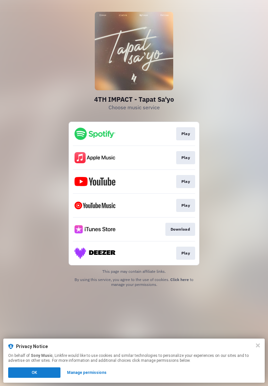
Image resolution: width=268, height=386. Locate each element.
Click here (179, 279)
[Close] (258, 345)
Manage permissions (87, 372)
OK (34, 372)
